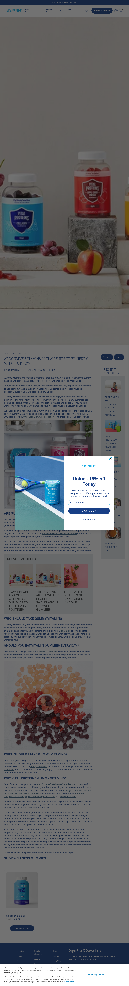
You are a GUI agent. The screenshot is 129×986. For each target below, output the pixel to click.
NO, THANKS (89, 519)
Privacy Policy (68, 982)
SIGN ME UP (89, 511)
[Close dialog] (110, 458)
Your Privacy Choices (96, 975)
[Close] (125, 974)
